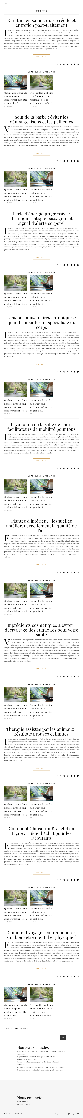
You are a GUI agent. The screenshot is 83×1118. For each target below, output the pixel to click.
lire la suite (41, 57)
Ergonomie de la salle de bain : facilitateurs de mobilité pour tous (41, 426)
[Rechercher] (63, 1038)
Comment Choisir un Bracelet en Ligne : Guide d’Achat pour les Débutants (41, 833)
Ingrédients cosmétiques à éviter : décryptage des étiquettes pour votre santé (41, 629)
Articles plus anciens (17, 1028)
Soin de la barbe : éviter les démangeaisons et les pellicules (41, 119)
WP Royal (18, 1114)
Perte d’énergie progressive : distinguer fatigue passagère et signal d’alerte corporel (42, 218)
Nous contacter (23, 1101)
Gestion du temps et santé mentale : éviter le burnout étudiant (40, 1067)
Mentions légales (23, 1104)
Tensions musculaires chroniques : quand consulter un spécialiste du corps (41, 322)
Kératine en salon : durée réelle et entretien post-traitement (41, 22)
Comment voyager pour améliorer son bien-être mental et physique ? (41, 934)
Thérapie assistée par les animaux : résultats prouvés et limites (41, 731)
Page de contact (60, 1114)
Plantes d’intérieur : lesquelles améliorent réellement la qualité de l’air (41, 525)
